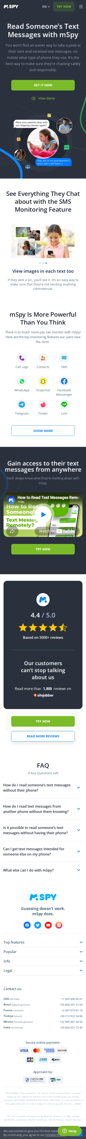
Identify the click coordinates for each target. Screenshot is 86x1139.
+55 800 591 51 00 (71, 1005)
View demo (46, 98)
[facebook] (27, 925)
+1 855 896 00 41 (71, 999)
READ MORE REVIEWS (43, 736)
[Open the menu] (81, 6)
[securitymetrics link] (34, 1079)
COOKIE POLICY (55, 1135)
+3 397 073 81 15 (71, 1010)
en (44, 6)
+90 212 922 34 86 (71, 1016)
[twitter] (37, 925)
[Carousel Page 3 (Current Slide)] (46, 263)
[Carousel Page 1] (40, 263)
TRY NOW (64, 6)
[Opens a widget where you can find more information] (69, 1131)
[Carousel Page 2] (43, 263)
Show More (43, 431)
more (78, 1104)
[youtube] (48, 925)
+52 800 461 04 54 (71, 1022)
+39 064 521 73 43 (71, 1027)
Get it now (43, 85)
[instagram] (58, 925)
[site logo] (11, 6)
